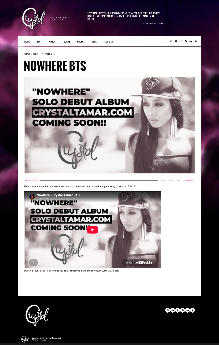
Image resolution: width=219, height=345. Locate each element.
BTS (183, 180)
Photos (81, 41)
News (39, 41)
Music (171, 180)
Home (27, 41)
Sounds (66, 41)
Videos (52, 41)
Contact (109, 41)
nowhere (189, 180)
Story (95, 41)
